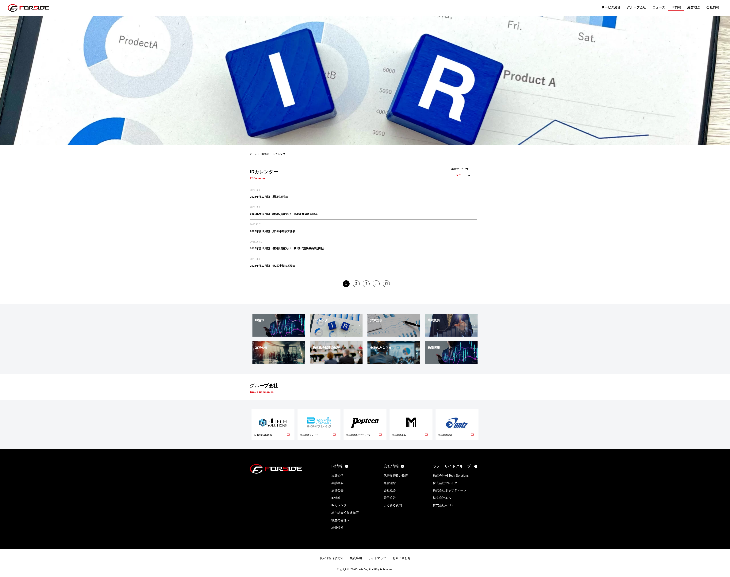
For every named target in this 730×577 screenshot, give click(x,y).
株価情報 (337, 527)
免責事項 (356, 558)
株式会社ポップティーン (449, 490)
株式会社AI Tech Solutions (451, 475)
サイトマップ (377, 558)
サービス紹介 (611, 7)
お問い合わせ (401, 558)
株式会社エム (442, 497)
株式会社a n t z (443, 505)
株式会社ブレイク (445, 483)
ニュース (658, 7)
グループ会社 (636, 7)
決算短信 (337, 475)
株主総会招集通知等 (345, 512)
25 (386, 283)
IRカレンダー (340, 505)
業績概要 (337, 483)
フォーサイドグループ (452, 466)
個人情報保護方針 (331, 558)
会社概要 (390, 490)
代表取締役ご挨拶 (396, 475)
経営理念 (693, 7)
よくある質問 (393, 505)
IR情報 (676, 7)
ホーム (253, 154)
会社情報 (712, 7)
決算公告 (337, 490)
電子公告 (390, 497)
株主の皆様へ (340, 520)
